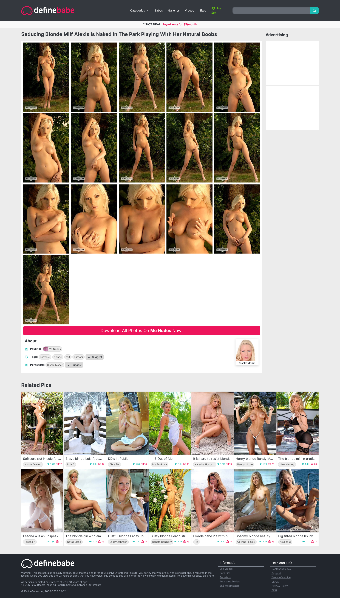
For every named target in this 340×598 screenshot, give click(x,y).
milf (68, 356)
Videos (189, 10)
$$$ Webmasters (229, 585)
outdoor (78, 356)
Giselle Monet (55, 364)
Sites (202, 10)
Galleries (174, 10)
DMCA (275, 581)
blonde (58, 356)
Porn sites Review (230, 581)
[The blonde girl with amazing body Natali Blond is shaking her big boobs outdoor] (85, 500)
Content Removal (281, 568)
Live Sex (216, 10)
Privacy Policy (279, 585)
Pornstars (225, 577)
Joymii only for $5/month (179, 24)
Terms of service (281, 577)
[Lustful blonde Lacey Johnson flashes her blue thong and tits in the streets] (127, 500)
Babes (159, 10)
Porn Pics (225, 572)
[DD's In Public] (127, 423)
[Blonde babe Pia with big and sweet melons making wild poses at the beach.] (212, 500)
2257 (274, 590)
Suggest (97, 356)
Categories (137, 10)
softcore (45, 356)
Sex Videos (226, 568)
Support (276, 573)
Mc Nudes (55, 348)
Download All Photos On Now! (142, 330)
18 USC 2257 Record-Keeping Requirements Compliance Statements (61, 584)
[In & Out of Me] (170, 423)
